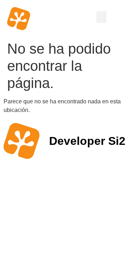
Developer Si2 (87, 140)
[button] (101, 17)
